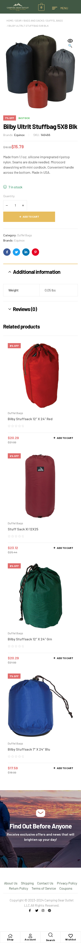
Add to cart (31, 216)
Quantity (8, 196)
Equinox (19, 135)
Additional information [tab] (36, 272)
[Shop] (10, 936)
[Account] (30, 936)
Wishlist (70, 939)
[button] (70, 43)
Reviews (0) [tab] (25, 309)
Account (30, 939)
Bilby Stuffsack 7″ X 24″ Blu (29, 749)
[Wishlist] (70, 936)
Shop (10, 939)
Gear (18, 20)
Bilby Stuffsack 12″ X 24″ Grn (30, 639)
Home (9, 20)
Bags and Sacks (34, 20)
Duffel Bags (54, 20)
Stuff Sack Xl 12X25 (23, 529)
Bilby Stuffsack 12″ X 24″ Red (30, 419)
